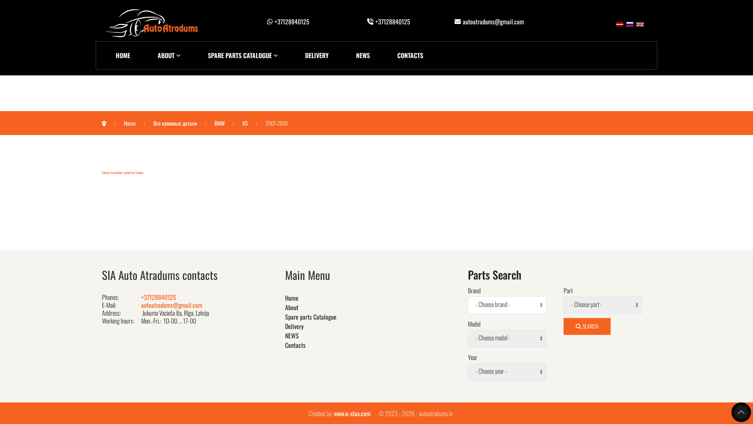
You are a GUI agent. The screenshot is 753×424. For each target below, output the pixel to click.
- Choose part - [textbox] (586, 304)
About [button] (166, 55)
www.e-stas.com (352, 413)
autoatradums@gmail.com (493, 21)
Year (472, 357)
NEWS (363, 55)
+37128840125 (292, 21)
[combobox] (507, 305)
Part (568, 290)
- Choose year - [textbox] (491, 371)
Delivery (317, 55)
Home (123, 55)
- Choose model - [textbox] (493, 338)
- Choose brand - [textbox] (493, 304)
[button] (741, 412)
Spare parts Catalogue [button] (240, 55)
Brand (474, 290)
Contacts (410, 55)
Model (474, 324)
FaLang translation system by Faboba (122, 172)
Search (589, 326)
